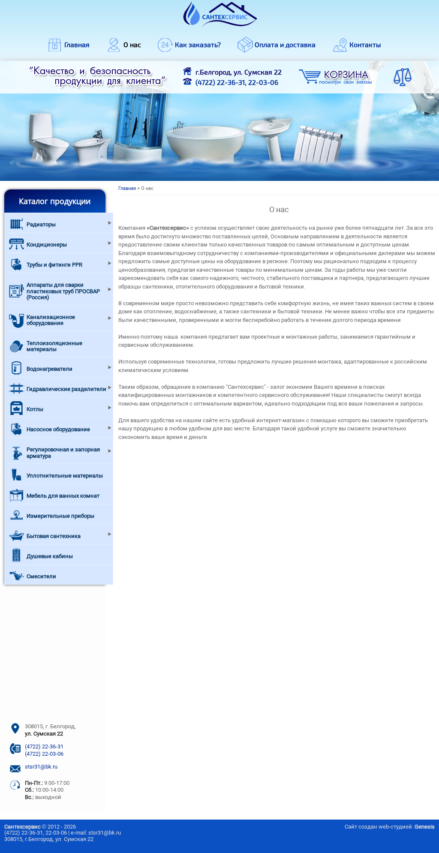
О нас (132, 44)
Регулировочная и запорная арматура (63, 452)
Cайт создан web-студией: (390, 826)
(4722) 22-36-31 (220, 82)
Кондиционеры (47, 244)
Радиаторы (41, 224)
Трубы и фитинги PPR (54, 264)
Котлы (35, 409)
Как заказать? (198, 44)
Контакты (365, 44)
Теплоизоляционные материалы (54, 346)
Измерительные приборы (60, 516)
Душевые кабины (50, 556)
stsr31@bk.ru (41, 766)
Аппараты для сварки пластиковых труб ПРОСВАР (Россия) (63, 291)
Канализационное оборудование (51, 320)
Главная (77, 44)
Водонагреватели (49, 369)
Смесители (41, 576)
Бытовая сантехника (54, 536)
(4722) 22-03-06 (44, 754)
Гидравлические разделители (66, 389)
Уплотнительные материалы (65, 475)
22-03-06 (263, 82)
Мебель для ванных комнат (63, 496)
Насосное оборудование (58, 429)
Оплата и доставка (285, 44)
